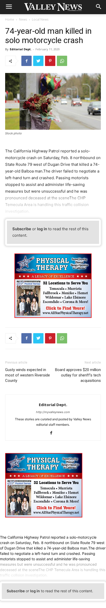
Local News (40, 19)
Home (9, 19)
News (23, 19)
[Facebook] (26, 61)
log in (42, 228)
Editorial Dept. (20, 49)
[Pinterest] (50, 61)
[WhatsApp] (62, 61)
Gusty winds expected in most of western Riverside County (27, 375)
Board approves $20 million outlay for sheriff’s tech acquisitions (78, 375)
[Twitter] (38, 61)
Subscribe (21, 228)
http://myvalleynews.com (53, 412)
